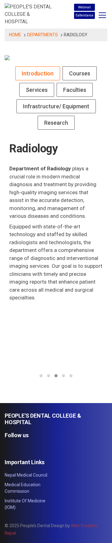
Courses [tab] (79, 73)
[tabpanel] (56, 261)
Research (56, 122)
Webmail (84, 7)
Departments (42, 34)
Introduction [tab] (38, 73)
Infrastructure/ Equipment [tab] (56, 106)
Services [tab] (37, 90)
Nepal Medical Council (26, 475)
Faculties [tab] (74, 90)
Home (15, 34)
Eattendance (84, 15)
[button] (41, 376)
